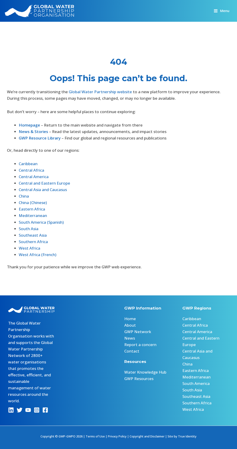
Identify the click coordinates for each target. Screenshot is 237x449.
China (24, 196)
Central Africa (31, 170)
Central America (34, 176)
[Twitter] (19, 410)
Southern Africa (33, 241)
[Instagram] (37, 410)
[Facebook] (45, 410)
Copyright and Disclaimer (147, 436)
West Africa (29, 248)
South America (196, 383)
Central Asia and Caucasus (43, 189)
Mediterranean (33, 215)
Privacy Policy (117, 436)
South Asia (28, 228)
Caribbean (28, 163)
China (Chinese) (33, 202)
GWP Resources (138, 378)
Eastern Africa (32, 209)
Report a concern (140, 344)
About (130, 325)
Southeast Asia (33, 235)
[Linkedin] (11, 410)
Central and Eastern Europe (44, 183)
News (129, 338)
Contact (131, 351)
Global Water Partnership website (100, 91)
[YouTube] (28, 410)
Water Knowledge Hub (145, 372)
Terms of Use (95, 436)
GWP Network (137, 331)
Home (130, 318)
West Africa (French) (37, 254)
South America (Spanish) (41, 222)
